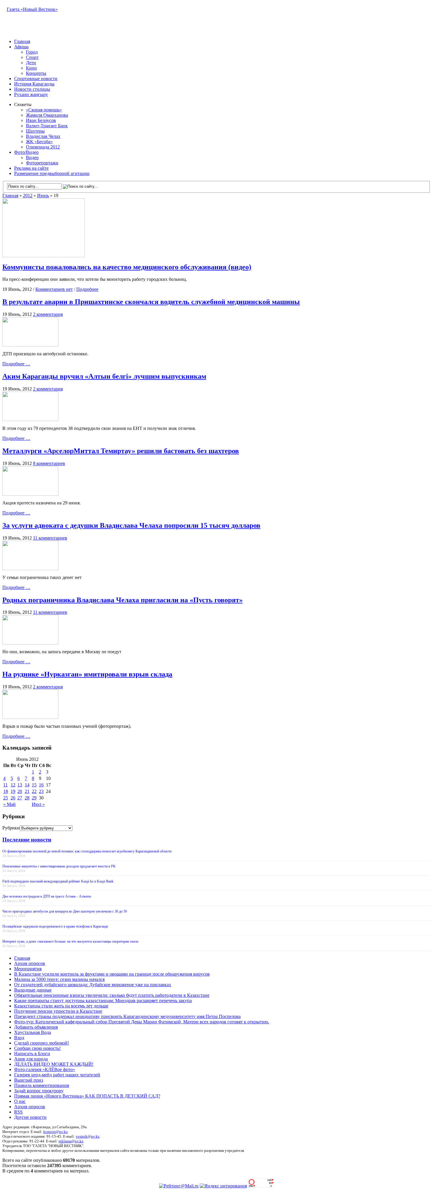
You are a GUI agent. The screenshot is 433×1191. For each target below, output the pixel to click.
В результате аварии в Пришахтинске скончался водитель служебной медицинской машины (151, 302)
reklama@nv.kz (71, 1141)
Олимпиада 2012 (43, 146)
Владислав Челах (43, 136)
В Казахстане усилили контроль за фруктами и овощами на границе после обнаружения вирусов (112, 973)
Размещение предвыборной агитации (52, 173)
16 (41, 784)
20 (19, 791)
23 (41, 791)
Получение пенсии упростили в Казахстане (58, 1011)
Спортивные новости (35, 78)
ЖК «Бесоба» (39, 141)
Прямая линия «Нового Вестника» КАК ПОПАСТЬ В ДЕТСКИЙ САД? (87, 1095)
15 (34, 784)
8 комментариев (49, 463)
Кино (31, 67)
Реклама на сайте (31, 168)
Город (32, 52)
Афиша (21, 46)
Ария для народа (31, 1058)
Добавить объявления (36, 1027)
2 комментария (48, 314)
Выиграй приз (28, 1080)
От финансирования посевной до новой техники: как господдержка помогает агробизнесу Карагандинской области (86, 851)
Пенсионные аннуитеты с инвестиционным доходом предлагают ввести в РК (58, 866)
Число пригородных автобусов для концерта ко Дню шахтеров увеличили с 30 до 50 (64, 911)
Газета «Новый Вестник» (32, 9)
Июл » (38, 804)
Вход (19, 1037)
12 (13, 784)
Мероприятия (28, 968)
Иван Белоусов (41, 120)
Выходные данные (33, 989)
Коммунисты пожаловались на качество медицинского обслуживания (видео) (126, 267)
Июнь (43, 195)
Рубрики (11, 827)
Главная (22, 41)
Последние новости (26, 840)
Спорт (32, 57)
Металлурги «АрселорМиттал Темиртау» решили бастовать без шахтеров (120, 451)
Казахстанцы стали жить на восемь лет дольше (61, 1005)
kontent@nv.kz (55, 1131)
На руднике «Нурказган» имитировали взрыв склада (87, 674)
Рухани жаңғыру (31, 94)
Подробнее (87, 289)
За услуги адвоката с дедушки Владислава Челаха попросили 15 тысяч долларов (131, 525)
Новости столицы (32, 89)
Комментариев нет (54, 289)
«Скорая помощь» (44, 109)
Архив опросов (29, 963)
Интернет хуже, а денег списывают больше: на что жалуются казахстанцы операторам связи (70, 941)
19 (13, 791)
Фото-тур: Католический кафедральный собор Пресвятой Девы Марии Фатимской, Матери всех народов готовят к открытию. (141, 1021)
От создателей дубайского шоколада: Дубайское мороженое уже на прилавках (92, 984)
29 (34, 797)
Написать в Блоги (32, 1053)
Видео (32, 157)
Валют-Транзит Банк (47, 125)
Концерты (36, 73)
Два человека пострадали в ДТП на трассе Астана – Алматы (46, 896)
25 (5, 797)
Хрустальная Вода (32, 1032)
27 (19, 797)
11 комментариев (50, 537)
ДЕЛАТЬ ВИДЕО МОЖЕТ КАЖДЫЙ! (53, 1064)
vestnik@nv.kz (88, 1136)
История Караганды (34, 83)
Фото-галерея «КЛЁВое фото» (44, 1069)
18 (5, 791)
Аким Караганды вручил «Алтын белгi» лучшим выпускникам (104, 376)
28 (27, 797)
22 (34, 791)
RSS (18, 1111)
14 (27, 784)
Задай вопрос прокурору (39, 1090)
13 (19, 784)
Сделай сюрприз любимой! (41, 1042)
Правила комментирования (41, 1085)
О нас (20, 1101)
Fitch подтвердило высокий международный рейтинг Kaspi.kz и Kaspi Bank (57, 881)
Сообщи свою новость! (37, 1048)
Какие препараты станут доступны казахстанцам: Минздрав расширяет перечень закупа (103, 1000)
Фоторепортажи (42, 162)
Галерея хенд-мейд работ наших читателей (57, 1074)
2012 (27, 195)
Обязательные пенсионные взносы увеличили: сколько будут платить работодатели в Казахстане (111, 995)
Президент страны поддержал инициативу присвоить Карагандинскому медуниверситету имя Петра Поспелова (127, 1016)
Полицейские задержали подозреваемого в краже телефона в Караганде (55, 926)
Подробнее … (16, 363)
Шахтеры (35, 130)
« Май (9, 804)
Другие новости (30, 1117)
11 (5, 784)
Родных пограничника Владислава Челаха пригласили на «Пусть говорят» (122, 600)
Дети (31, 62)
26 (13, 797)
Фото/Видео (26, 152)
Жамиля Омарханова (47, 115)
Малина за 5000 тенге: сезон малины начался (59, 979)
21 (27, 791)
